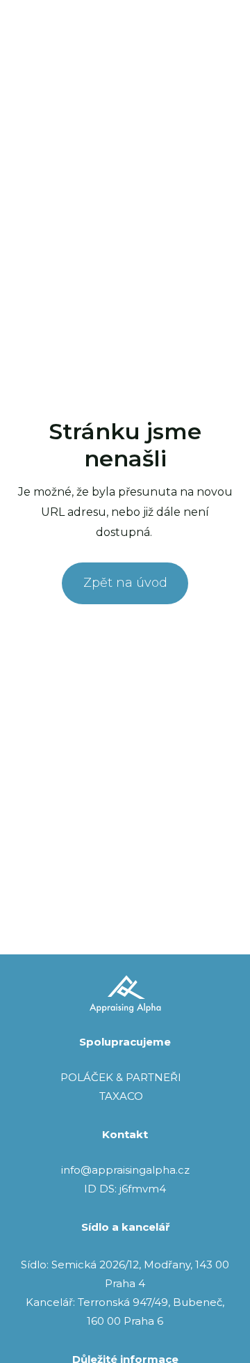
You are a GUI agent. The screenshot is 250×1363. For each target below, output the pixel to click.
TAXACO (121, 1096)
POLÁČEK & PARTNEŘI (120, 1077)
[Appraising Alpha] (49, 34)
